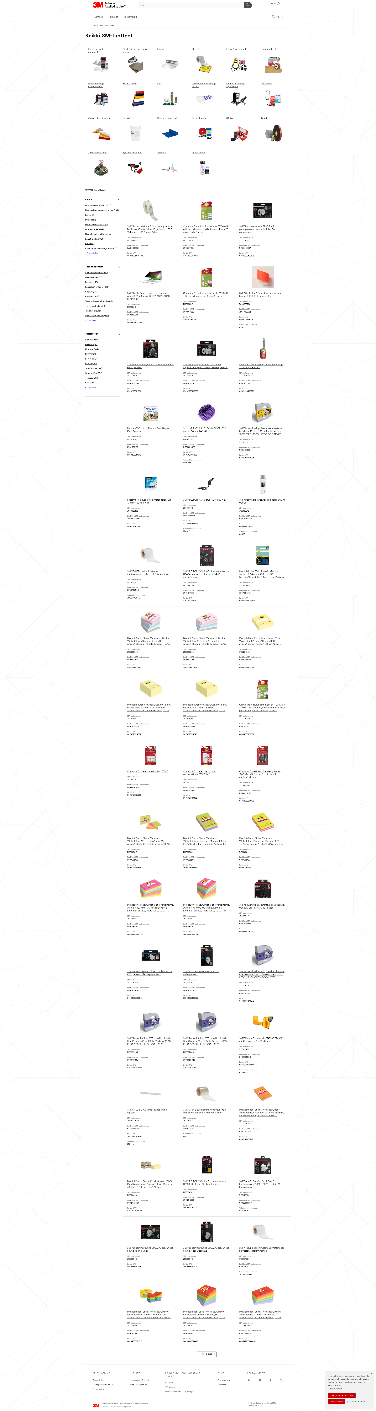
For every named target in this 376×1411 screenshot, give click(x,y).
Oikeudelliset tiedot (110, 1404)
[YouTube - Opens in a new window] (260, 1380)
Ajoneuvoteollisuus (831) (96, 273)
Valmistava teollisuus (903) (97, 316)
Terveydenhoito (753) (95, 306)
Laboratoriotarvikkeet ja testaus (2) (101, 248)
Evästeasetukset (142, 1404)
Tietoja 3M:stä (99, 1380)
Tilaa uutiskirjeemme (138, 1385)
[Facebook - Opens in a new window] (270, 1380)
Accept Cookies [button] (337, 1402)
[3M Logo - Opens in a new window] (109, 5)
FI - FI (273, 4)
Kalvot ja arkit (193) (94, 239)
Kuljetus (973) (91, 292)
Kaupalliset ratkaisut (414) (97, 287)
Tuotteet (98, 17)
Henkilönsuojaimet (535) (96, 225)
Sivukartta (222, 1385)
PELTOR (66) (91, 354)
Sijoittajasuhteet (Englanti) (103, 1385)
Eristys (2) (89, 215)
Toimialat (113, 17)
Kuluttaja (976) (92, 296)
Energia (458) (91, 282)
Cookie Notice (335, 1389)
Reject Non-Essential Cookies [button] (342, 1395)
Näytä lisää (207, 1354)
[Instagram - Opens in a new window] (281, 1380)
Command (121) (92, 340)
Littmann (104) (92, 349)
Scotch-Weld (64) (93, 373)
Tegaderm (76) (92, 378)
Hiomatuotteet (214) (94, 229)
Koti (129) (89, 244)
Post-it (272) (90, 359)
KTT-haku (169, 1383)
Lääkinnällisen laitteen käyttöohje (179, 1392)
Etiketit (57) (90, 220)
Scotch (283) (91, 364)
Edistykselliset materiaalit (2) (98, 205)
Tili (278, 17)
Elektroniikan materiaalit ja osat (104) (102, 210)
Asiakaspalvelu (224, 1380)
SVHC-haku (170, 1387)
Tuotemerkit (130, 17)
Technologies (98, 1389)
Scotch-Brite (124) (93, 368)
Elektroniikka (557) (93, 277)
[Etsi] (248, 5)
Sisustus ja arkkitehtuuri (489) (99, 301)
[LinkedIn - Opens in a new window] (249, 1380)
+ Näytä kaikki (91, 253)
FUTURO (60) (91, 345)
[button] (356, 1401)
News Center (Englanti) (139, 1380)
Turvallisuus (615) (93, 311)
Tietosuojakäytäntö (127, 1404)
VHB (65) (89, 383)
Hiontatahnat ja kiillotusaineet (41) (100, 234)
